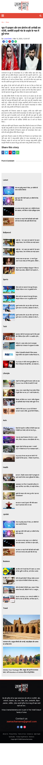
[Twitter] (21, 727)
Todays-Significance (22, 736)
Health (5, 467)
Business (6, 561)
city (3, 22)
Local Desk (8, 39)
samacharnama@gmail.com (21, 720)
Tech (5, 326)
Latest (5, 180)
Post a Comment (8, 161)
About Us (5, 734)
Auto (5, 420)
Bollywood (7, 232)
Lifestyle (6, 373)
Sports (5, 279)
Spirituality (12, 736)
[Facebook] (18, 727)
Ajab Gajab (37, 734)
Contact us (30, 734)
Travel (5, 608)
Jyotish (6, 514)
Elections (31, 736)
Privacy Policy (13, 734)
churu (7, 22)
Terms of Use (22, 734)
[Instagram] (24, 727)
